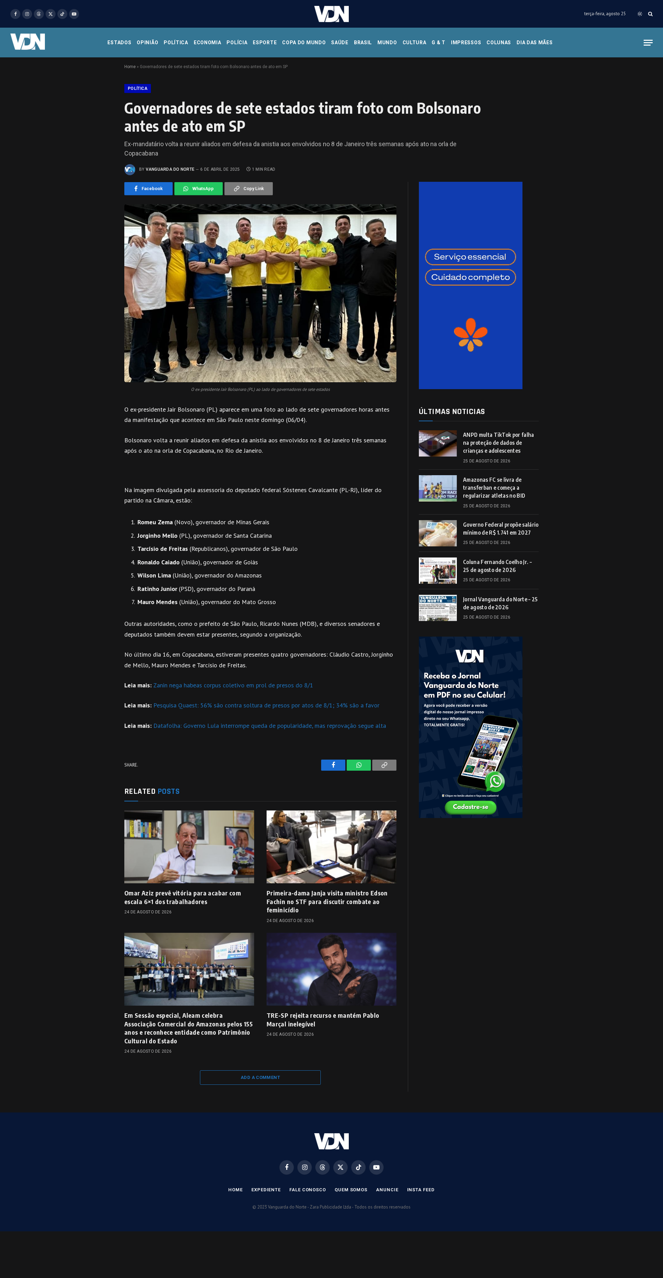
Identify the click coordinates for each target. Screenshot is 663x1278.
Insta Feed (421, 1189)
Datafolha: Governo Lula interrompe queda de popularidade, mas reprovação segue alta (269, 726)
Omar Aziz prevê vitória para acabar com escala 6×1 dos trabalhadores (182, 897)
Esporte (265, 42)
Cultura (414, 42)
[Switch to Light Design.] (640, 13)
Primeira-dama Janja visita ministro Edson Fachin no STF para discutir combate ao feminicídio (327, 901)
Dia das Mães (534, 42)
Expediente (266, 1189)
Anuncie (387, 1189)
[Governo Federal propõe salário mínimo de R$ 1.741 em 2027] (438, 533)
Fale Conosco (307, 1189)
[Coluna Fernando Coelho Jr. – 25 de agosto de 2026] (438, 570)
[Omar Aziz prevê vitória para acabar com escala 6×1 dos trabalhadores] (189, 847)
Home (130, 66)
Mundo (387, 42)
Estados (119, 42)
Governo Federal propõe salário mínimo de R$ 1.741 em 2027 (501, 528)
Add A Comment (260, 1077)
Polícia (237, 42)
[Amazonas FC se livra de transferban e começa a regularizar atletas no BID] (438, 488)
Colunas (499, 42)
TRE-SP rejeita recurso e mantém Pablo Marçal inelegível (323, 1019)
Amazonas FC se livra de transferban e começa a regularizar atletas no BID (494, 487)
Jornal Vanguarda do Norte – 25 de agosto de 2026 (500, 603)
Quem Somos (351, 1189)
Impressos (466, 42)
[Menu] (648, 42)
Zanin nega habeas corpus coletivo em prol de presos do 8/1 (233, 685)
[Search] (650, 14)
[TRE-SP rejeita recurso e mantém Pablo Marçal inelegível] (331, 969)
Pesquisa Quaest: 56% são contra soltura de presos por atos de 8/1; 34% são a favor (266, 705)
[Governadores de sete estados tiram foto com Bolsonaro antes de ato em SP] (260, 293)
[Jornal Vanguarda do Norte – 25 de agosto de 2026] (438, 608)
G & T (438, 42)
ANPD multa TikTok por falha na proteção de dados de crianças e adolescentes (498, 442)
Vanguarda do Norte (170, 169)
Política (176, 42)
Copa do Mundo (304, 42)
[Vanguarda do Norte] (331, 14)
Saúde (339, 42)
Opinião (147, 42)
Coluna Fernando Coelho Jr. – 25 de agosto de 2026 (497, 565)
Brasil (363, 42)
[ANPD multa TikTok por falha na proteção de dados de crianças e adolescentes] (438, 443)
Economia (207, 42)
